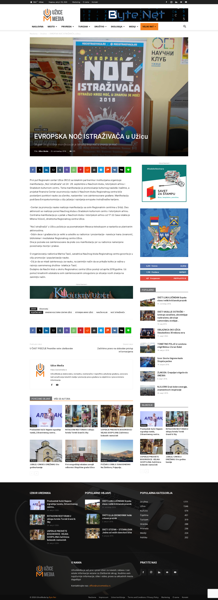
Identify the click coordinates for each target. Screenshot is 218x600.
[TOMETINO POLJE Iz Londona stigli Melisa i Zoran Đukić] (147, 348)
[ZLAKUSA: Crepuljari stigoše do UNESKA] (147, 376)
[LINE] (128, 170)
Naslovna (37, 26)
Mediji (132, 26)
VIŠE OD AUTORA (62, 399)
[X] (40, 170)
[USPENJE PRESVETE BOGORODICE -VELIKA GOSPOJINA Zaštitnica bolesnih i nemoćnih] (117, 416)
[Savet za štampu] (164, 183)
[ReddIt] (87, 170)
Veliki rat (148, 26)
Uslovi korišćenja (118, 597)
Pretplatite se (180, 278)
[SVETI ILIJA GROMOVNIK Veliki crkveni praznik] (92, 519)
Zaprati (182, 272)
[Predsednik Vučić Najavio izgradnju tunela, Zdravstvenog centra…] (46, 416)
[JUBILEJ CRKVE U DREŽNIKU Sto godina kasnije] (46, 451)
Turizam (83, 26)
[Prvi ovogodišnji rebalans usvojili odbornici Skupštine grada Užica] (81, 451)
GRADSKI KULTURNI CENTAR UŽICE (58, 312)
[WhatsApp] (74, 170)
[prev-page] (32, 473)
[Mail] (181, 2)
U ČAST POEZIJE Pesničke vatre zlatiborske (51, 348)
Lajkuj (183, 266)
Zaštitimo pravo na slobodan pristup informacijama (115, 350)
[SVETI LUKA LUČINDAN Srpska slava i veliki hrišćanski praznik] (147, 301)
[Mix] (108, 170)
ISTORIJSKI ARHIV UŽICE (84, 312)
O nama (86, 2)
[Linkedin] (176, 2)
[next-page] (36, 473)
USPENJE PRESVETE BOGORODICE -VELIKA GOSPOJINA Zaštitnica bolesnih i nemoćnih (117, 433)
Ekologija (116, 26)
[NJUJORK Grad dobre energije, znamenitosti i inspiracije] (147, 390)
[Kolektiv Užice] (81, 292)
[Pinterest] (80, 170)
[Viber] (67, 170)
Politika (33, 426)
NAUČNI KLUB (101, 312)
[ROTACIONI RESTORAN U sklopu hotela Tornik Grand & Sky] (81, 416)
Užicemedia (43, 309)
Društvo (99, 26)
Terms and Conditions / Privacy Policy (143, 597)
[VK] (115, 170)
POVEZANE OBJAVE (41, 399)
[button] (184, 26)
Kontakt (95, 2)
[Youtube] (186, 2)
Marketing (76, 2)
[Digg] (121, 170)
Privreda (66, 26)
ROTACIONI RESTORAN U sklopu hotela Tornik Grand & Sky (177, 431)
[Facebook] (166, 2)
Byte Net (52, 597)
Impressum (103, 597)
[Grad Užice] (164, 232)
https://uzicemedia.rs (58, 370)
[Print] (94, 170)
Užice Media (43, 151)
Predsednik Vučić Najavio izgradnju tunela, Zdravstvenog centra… (151, 431)
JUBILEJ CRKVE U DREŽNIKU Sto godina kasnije (176, 459)
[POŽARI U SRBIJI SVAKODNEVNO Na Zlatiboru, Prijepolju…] (117, 451)
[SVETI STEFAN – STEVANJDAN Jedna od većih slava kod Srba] (92, 533)
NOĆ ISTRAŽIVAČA (118, 312)
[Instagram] (171, 2)
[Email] (53, 170)
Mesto (51, 26)
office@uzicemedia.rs (99, 585)
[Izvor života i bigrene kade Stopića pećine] (147, 362)
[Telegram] (101, 170)
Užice (45, 130)
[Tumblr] (60, 170)
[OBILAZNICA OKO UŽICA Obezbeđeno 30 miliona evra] (147, 333)
